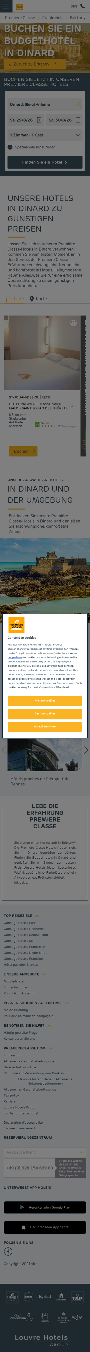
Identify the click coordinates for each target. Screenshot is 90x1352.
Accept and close (45, 726)
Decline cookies (45, 713)
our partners (15, 657)
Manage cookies (45, 700)
